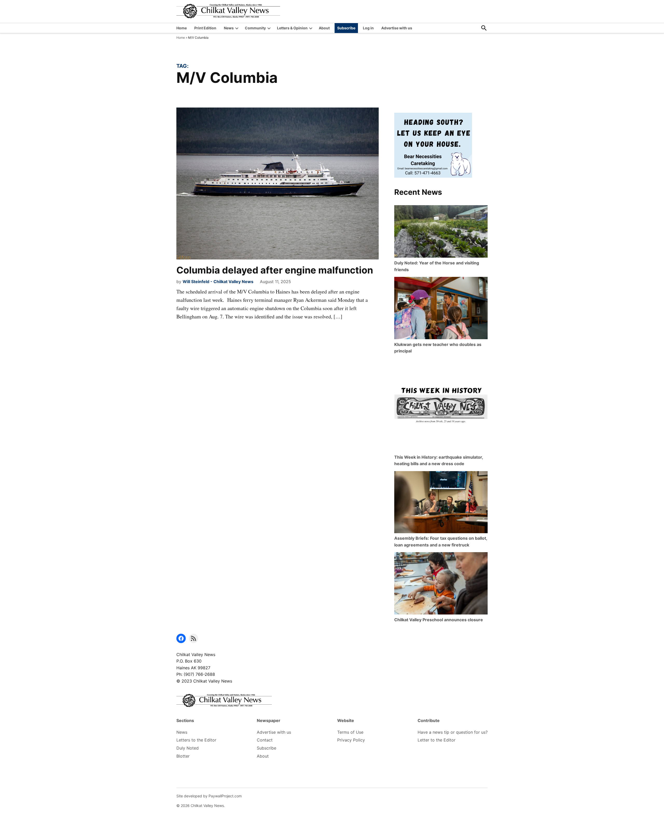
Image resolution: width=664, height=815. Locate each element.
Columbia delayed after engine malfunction (274, 270)
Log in (368, 28)
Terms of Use (350, 732)
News (229, 28)
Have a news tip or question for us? (453, 732)
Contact (265, 740)
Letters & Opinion (292, 28)
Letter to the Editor (436, 740)
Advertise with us (396, 28)
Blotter (183, 756)
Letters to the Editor (196, 740)
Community (255, 28)
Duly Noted (187, 748)
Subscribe (346, 28)
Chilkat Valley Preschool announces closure (438, 619)
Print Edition (205, 28)
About (324, 28)
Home (181, 28)
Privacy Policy (351, 740)
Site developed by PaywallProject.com (209, 796)
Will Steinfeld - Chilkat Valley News (218, 281)
